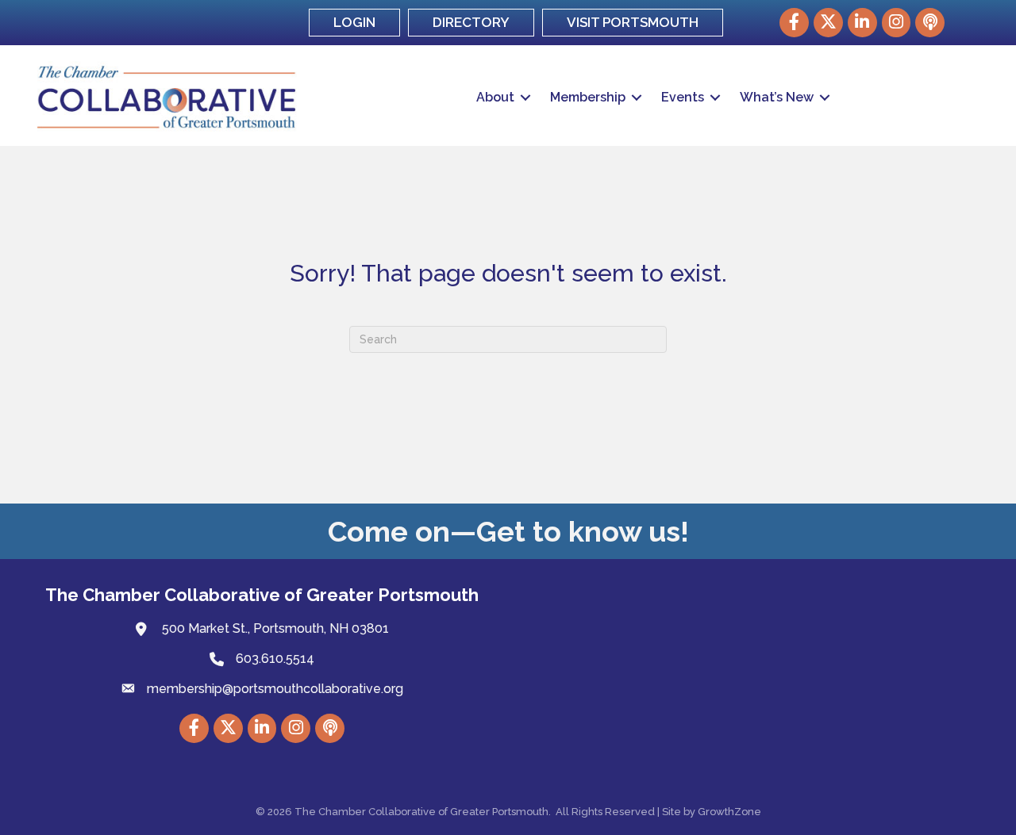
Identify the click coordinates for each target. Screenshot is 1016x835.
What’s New (777, 97)
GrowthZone (729, 812)
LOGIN (354, 22)
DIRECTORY (471, 22)
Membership (587, 97)
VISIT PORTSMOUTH (632, 22)
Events (682, 97)
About (495, 97)
